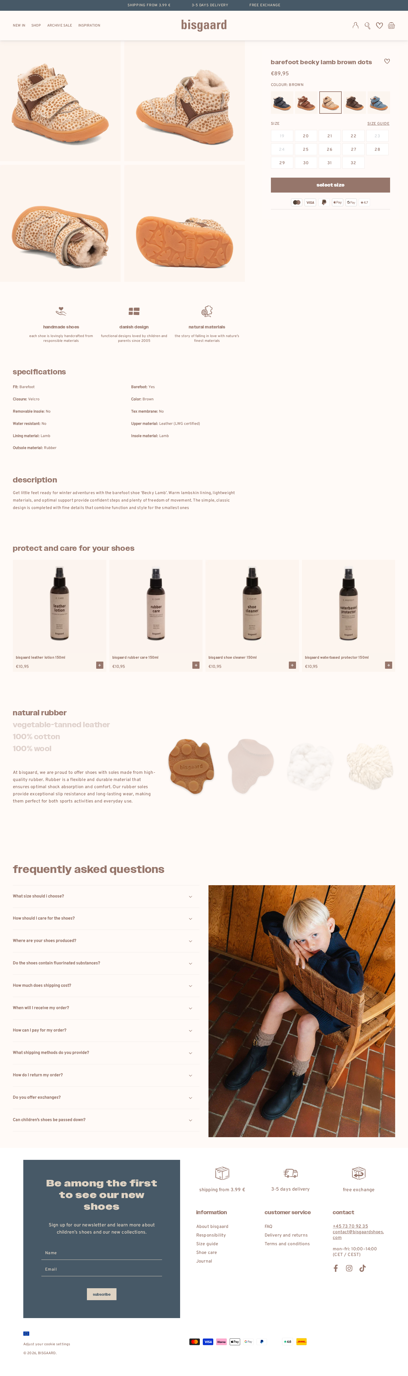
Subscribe (102, 1294)
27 (353, 149)
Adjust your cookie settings (46, 1344)
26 (329, 149)
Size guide (378, 124)
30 (306, 163)
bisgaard (47, 1353)
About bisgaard (212, 1227)
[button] (367, 25)
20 (306, 136)
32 (353, 163)
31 (329, 163)
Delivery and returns (286, 1235)
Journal (204, 1261)
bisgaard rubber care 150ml (135, 657)
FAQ (268, 1227)
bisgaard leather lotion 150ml (40, 657)
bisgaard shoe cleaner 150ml (232, 657)
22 (354, 136)
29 (282, 163)
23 (377, 136)
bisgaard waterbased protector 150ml (337, 657)
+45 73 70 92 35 (350, 1226)
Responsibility (211, 1235)
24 (282, 149)
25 (306, 149)
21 (329, 136)
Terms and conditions (287, 1244)
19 (282, 136)
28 (378, 149)
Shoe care (206, 1253)
